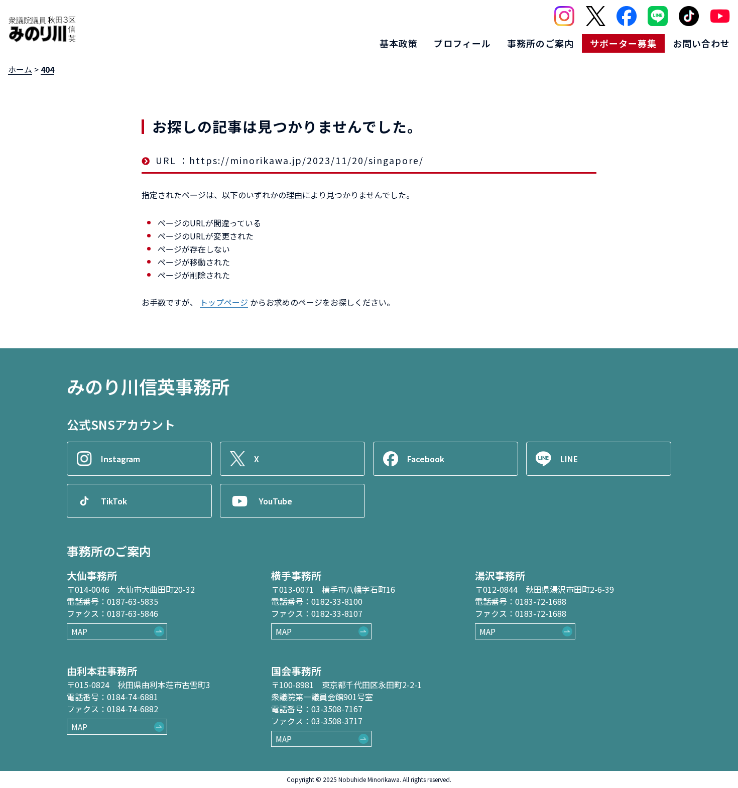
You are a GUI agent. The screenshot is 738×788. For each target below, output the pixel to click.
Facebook (425, 459)
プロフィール (462, 43)
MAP (79, 631)
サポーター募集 (623, 43)
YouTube (275, 501)
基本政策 (399, 43)
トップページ (224, 302)
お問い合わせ (701, 43)
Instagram (120, 459)
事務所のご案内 (540, 43)
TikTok (114, 501)
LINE (569, 459)
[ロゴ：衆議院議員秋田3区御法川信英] (42, 29)
